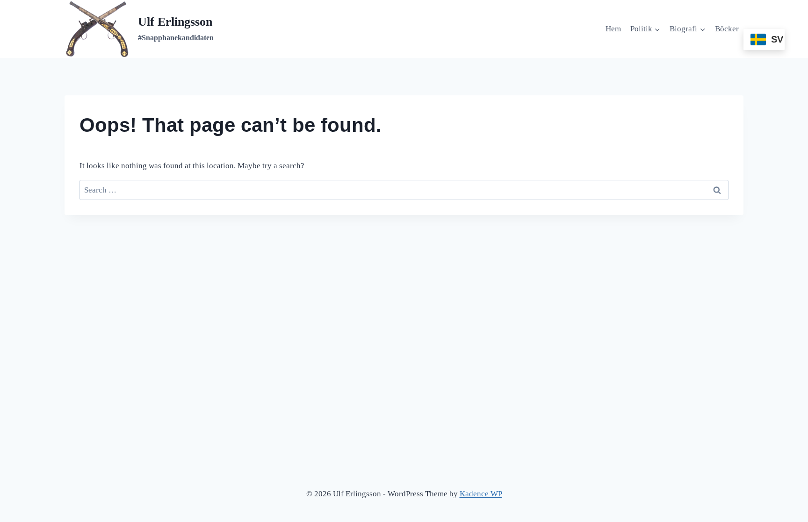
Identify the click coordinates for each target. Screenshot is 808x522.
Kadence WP (481, 493)
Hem (613, 28)
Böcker (727, 28)
